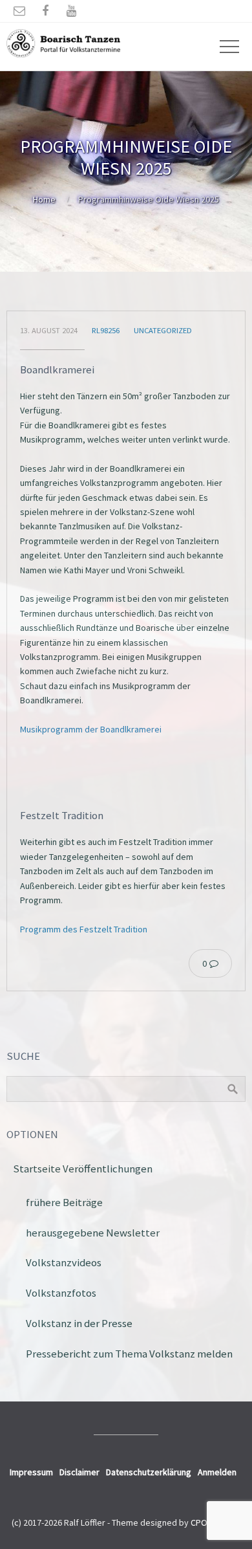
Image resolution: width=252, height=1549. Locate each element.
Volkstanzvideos (63, 1262)
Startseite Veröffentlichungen (82, 1168)
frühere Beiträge (64, 1202)
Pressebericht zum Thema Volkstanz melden (129, 1353)
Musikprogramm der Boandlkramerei (91, 729)
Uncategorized (163, 330)
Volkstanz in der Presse (79, 1323)
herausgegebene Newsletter (93, 1232)
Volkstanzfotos (61, 1293)
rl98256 (106, 330)
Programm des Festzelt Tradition (83, 929)
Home (44, 199)
